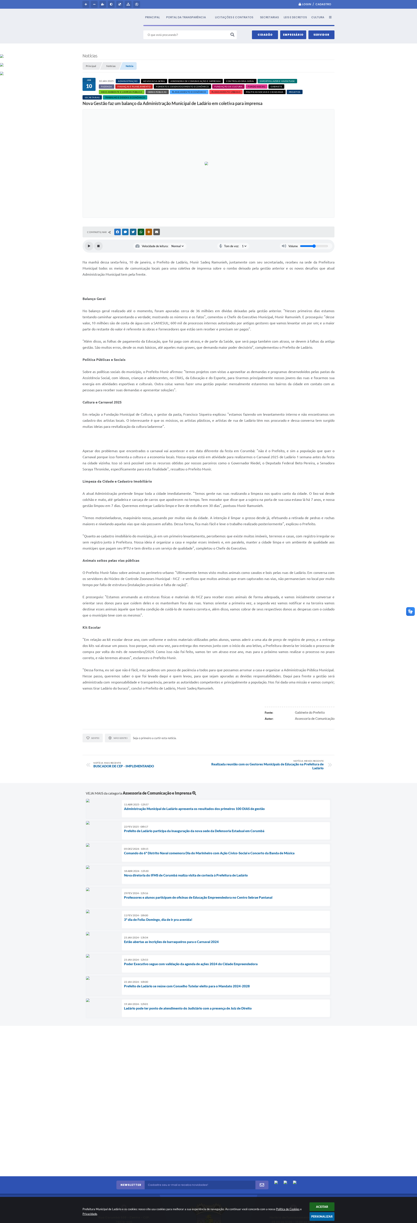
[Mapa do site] (128, 4)
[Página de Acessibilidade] (137, 4)
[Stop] (98, 246)
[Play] (89, 246)
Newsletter (131, 1185)
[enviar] (261, 1185)
